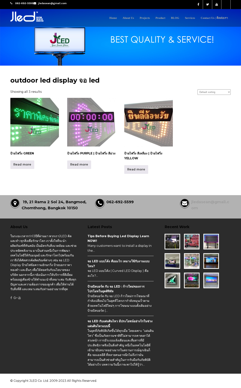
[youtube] (216, 4)
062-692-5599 (24, 3)
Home (113, 17)
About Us (128, 17)
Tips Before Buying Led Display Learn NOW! (118, 238)
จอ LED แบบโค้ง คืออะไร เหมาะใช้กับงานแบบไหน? (118, 263)
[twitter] (207, 4)
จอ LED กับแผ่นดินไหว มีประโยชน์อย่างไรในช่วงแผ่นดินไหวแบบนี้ (120, 323)
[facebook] (198, 4)
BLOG (175, 17)
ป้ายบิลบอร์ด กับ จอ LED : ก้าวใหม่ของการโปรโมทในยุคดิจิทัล (116, 289)
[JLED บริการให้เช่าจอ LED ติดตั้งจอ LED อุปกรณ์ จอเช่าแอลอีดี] (35, 22)
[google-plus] (16, 297)
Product (160, 17)
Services (190, 17)
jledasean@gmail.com (52, 3)
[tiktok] (226, 4)
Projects (145, 17)
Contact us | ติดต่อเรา (214, 17)
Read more (22, 164)
